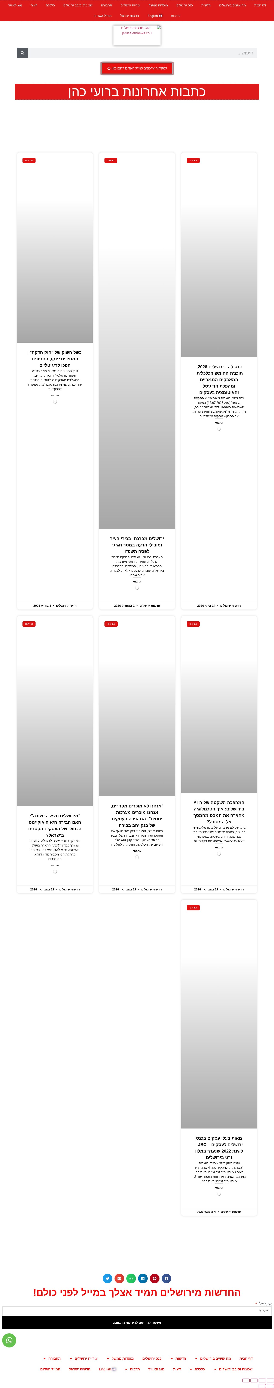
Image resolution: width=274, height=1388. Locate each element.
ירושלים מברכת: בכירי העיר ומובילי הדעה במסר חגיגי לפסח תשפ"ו (137, 545)
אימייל (265, 1304)
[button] (166, 1278)
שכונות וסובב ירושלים (77, 5)
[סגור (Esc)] (246, 1380)
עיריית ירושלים (130, 5)
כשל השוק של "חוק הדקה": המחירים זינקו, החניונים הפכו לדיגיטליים (55, 359)
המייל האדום (103, 16)
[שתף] (254, 1380)
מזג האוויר (15, 5)
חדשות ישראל (129, 16)
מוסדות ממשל (158, 5)
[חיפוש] (22, 53)
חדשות (206, 5)
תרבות (175, 16)
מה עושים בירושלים (232, 5)
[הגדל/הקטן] (270, 1380)
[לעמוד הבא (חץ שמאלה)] (262, 1386)
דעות (34, 5)
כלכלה (50, 5)
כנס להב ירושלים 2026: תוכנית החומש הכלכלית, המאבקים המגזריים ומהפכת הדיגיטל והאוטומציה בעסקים (219, 379)
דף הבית (260, 5)
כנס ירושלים (184, 5)
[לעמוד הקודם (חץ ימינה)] (270, 1386)
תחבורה (106, 5)
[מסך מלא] (262, 1380)
